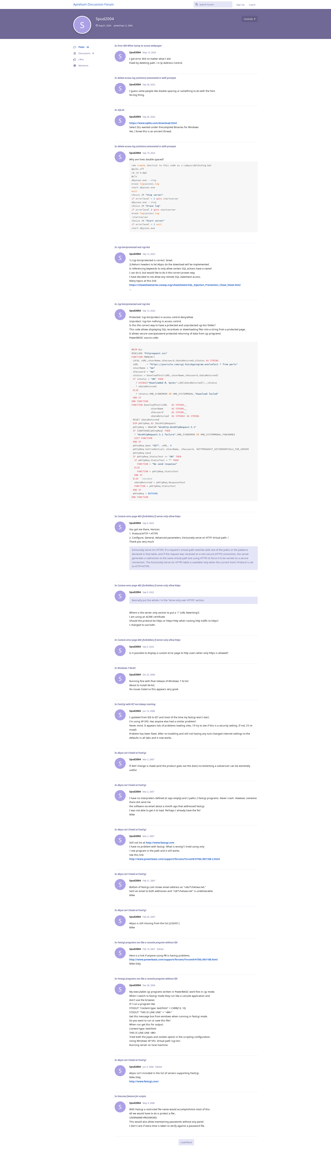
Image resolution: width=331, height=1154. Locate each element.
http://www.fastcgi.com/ (144, 1081)
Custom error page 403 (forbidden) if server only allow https (149, 516)
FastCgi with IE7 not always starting (137, 704)
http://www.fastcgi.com (160, 842)
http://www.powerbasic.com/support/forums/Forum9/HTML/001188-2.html (174, 859)
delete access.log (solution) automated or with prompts (147, 77)
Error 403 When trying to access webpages (140, 45)
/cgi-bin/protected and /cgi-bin (134, 247)
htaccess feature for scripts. (132, 1096)
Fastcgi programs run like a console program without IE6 (147, 942)
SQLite (121, 110)
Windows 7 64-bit (127, 668)
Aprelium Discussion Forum (93, 4)
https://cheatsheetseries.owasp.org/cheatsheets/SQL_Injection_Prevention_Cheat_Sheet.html (184, 285)
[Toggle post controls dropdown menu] (255, 67)
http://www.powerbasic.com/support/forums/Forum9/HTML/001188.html (173, 959)
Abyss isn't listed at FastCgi (132, 752)
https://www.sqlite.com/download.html (153, 123)
